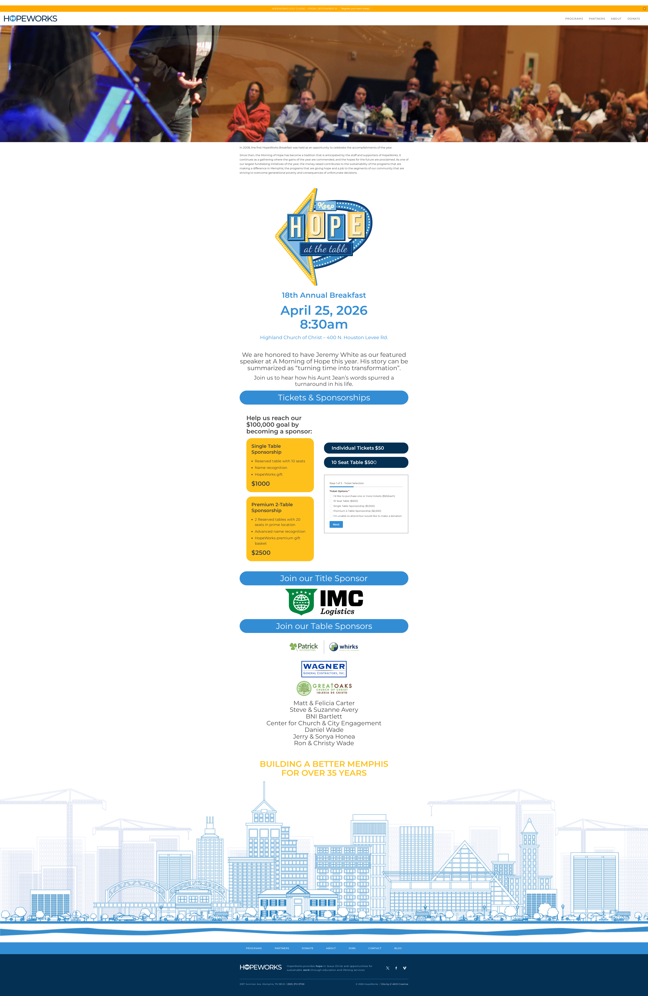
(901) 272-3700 (295, 984)
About (616, 18)
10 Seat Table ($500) (345, 500)
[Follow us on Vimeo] (404, 968)
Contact (375, 948)
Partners (597, 18)
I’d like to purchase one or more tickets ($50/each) (364, 496)
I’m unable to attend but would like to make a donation (367, 515)
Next (336, 524)
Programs (574, 18)
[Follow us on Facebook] (396, 968)
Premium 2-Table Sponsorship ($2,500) (357, 510)
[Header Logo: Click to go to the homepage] (30, 19)
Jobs (352, 948)
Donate (634, 18)
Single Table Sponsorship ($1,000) (354, 506)
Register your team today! (355, 8)
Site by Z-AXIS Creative (394, 984)
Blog (398, 948)
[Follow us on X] (388, 968)
